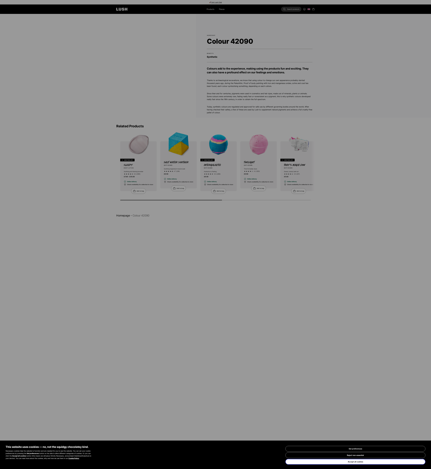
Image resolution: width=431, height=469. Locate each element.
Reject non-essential (355, 455)
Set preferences (355, 449)
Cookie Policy (73, 458)
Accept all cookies (355, 462)
